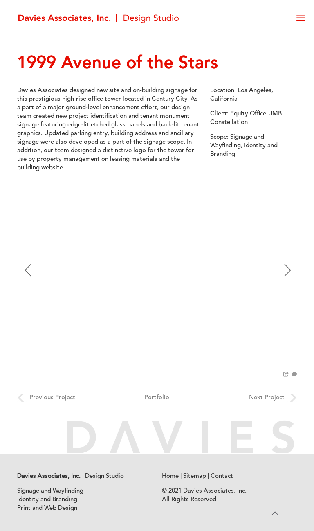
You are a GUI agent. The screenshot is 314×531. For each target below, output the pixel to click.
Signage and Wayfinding (50, 491)
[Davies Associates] (98, 18)
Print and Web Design (47, 508)
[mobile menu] (301, 18)
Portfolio (156, 398)
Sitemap (194, 476)
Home (170, 476)
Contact (222, 476)
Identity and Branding (47, 500)
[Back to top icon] (274, 514)
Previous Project (52, 398)
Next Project (267, 398)
